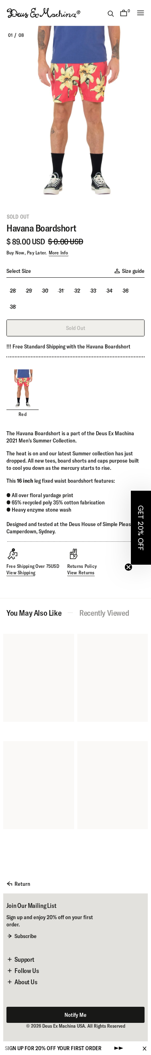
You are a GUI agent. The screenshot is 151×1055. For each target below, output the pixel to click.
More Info (58, 253)
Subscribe (25, 936)
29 (29, 290)
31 (61, 290)
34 (109, 290)
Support (24, 959)
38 (13, 306)
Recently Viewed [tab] (104, 613)
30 (45, 290)
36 (125, 290)
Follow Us (26, 971)
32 (77, 290)
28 (13, 290)
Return (22, 884)
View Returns (81, 572)
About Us (25, 982)
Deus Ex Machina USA (63, 1026)
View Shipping (20, 572)
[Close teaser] (128, 567)
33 (93, 290)
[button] (141, 528)
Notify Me (75, 1014)
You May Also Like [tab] (33, 613)
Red (23, 414)
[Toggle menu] (140, 13)
